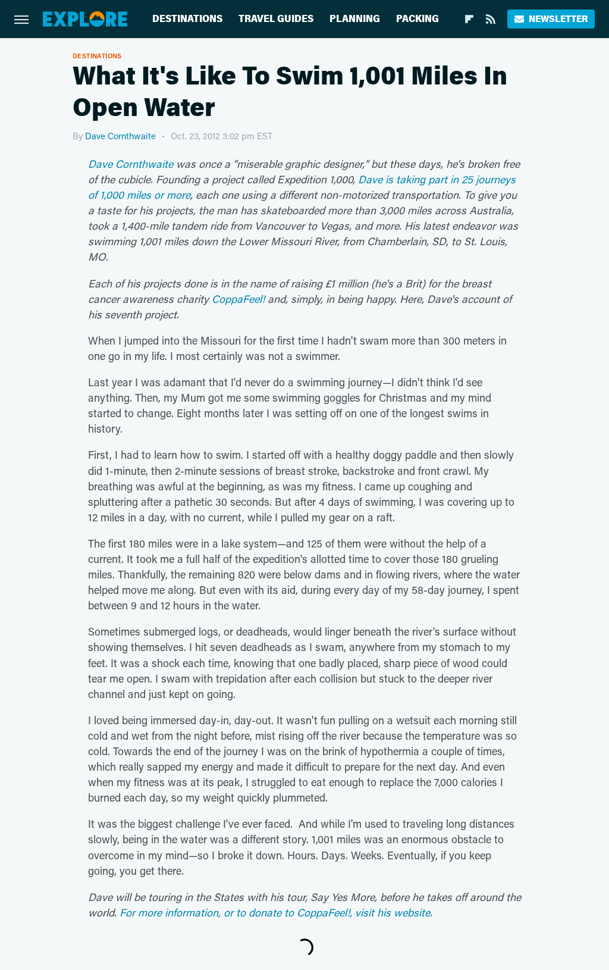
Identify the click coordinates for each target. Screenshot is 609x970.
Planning (354, 18)
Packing (417, 18)
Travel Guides (275, 18)
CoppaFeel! (238, 299)
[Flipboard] (469, 19)
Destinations (187, 18)
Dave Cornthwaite (120, 136)
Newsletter (558, 18)
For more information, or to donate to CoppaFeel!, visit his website (275, 912)
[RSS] (490, 19)
